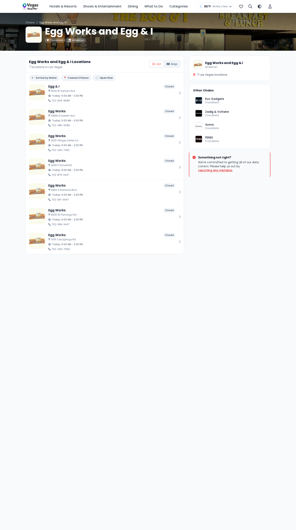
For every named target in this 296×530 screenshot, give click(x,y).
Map (174, 64)
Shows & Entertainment (102, 6)
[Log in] (270, 6)
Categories (178, 6)
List (158, 64)
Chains (30, 22)
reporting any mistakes (215, 170)
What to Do (153, 6)
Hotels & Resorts (63, 6)
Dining (133, 6)
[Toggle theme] (259, 6)
